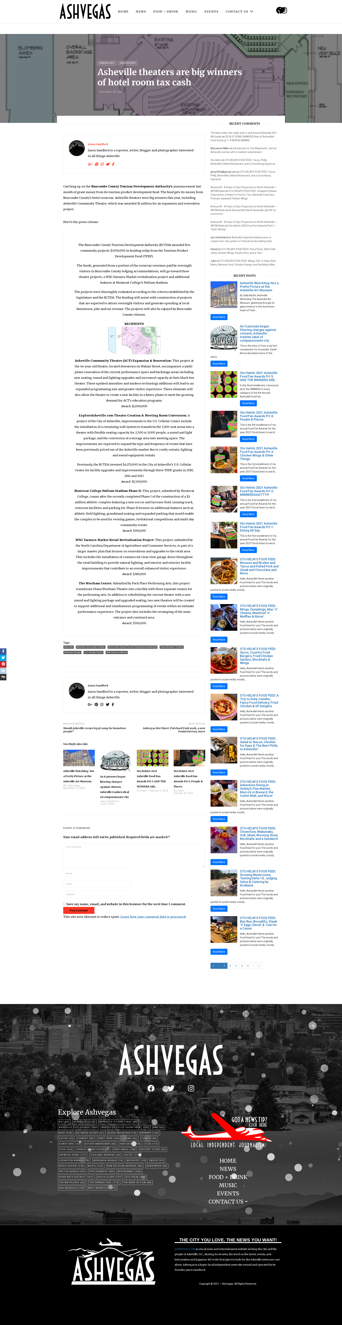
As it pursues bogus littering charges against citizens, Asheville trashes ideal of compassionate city (258, 333)
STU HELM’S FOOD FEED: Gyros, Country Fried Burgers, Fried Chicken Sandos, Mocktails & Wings (258, 656)
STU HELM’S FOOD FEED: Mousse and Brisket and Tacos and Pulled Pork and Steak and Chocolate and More (259, 566)
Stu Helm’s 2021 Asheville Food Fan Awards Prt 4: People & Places (258, 416)
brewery (149, 1133)
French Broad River (93, 1149)
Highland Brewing (105, 1155)
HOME (123, 11)
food (66, 1149)
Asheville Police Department (125, 1127)
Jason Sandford (98, 144)
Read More (219, 317)
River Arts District (76, 1177)
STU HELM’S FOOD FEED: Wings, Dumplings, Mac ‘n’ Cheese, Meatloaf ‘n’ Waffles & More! (259, 611)
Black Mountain (122, 1133)
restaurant (129, 1171)
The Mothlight (72, 1182)
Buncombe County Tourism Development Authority (132, 647)
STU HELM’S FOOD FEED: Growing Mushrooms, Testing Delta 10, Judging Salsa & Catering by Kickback (258, 878)
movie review (71, 1166)
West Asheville (102, 1188)
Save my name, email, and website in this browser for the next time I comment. (126, 904)
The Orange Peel (104, 1182)
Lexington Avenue (74, 1160)
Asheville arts (107, 63)
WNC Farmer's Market (117, 652)
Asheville (68, 647)
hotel (132, 1155)
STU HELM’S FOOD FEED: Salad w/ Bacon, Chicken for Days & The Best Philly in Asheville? (259, 744)
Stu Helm (142, 790)
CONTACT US (237, 11)
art (64, 1122)
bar (158, 1127)
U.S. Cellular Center (93, 652)
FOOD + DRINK (165, 11)
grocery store (153, 1149)
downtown (70, 1144)
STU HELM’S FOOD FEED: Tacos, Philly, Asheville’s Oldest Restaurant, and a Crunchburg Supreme (243, 175)
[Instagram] (284, 10)
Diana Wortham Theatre (171, 647)
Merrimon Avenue (108, 1160)
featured (130, 1144)
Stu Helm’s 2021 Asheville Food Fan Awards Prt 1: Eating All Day (258, 527)
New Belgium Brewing (124, 1166)
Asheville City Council (78, 1127)
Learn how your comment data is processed (153, 916)
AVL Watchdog (71, 785)
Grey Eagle (125, 1149)
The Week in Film (137, 1182)
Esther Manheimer (100, 1144)
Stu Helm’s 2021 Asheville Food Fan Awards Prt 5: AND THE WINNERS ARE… (258, 376)
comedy (86, 1138)
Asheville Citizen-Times (118, 1122)
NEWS (141, 11)
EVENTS (211, 11)
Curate (149, 1138)
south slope (109, 1177)
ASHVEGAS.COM (185, 1249)
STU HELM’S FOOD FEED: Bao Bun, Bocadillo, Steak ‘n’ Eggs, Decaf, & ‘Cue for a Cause (258, 923)
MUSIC (191, 11)
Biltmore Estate (90, 1133)
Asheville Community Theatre (91, 647)
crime (131, 1138)
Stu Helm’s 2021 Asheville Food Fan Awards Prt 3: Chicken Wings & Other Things (258, 453)
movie (157, 1160)
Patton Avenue (72, 1171)
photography (101, 1171)
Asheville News (128, 63)
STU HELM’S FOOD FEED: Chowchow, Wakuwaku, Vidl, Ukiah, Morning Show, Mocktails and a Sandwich (259, 833)
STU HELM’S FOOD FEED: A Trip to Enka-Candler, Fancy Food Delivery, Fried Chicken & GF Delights (259, 701)
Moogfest (136, 1160)
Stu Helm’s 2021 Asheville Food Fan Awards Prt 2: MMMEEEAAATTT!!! (258, 491)
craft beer (109, 1138)
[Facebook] (151, 1088)
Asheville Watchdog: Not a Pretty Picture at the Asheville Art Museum (259, 286)
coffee (66, 1138)
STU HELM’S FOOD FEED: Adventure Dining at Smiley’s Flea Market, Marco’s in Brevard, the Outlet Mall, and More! (258, 789)
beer (65, 1133)
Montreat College (72, 652)
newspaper (156, 1166)
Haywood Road (72, 1155)
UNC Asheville (71, 1188)
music (95, 1166)
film (151, 1144)
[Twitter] (171, 1088)
